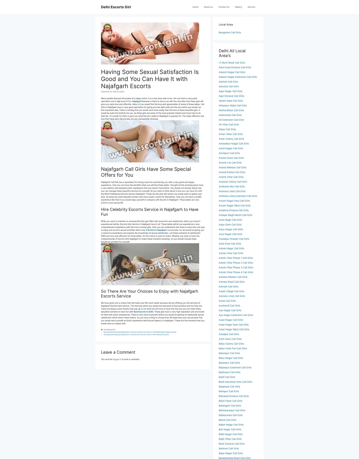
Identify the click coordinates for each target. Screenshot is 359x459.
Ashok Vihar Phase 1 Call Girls (236, 258)
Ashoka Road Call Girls (232, 281)
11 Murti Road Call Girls (232, 62)
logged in (117, 359)
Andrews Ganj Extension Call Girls (238, 196)
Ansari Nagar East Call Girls (234, 200)
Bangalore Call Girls (230, 32)
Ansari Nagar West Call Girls (235, 205)
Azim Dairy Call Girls (230, 339)
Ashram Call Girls (228, 286)
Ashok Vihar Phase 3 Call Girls (236, 267)
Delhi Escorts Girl (116, 7)
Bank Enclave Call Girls (232, 443)
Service (251, 7)
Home (195, 7)
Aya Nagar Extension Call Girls (236, 315)
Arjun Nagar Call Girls (231, 229)
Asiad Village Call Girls (231, 291)
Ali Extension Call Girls (231, 119)
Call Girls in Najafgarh (156, 230)
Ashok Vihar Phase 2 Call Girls (236, 262)
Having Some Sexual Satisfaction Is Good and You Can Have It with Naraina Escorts (136, 334)
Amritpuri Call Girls (229, 153)
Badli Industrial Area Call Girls (235, 381)
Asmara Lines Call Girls (232, 296)
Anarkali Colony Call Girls (233, 181)
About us (208, 7)
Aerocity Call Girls (229, 86)
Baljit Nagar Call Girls (231, 434)
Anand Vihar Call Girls (231, 177)
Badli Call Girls (227, 377)
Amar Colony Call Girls (231, 138)
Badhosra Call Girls (229, 372)
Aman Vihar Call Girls (231, 134)
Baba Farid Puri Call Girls (233, 348)
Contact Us (223, 7)
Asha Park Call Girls (230, 243)
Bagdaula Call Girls (229, 386)
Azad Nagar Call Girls (231, 319)
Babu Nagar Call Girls (231, 358)
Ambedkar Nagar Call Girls (234, 143)
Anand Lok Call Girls (230, 162)
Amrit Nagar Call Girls (231, 148)
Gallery (238, 7)
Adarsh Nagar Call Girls (232, 72)
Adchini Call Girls (228, 81)
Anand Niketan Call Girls (232, 167)
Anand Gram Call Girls (231, 158)
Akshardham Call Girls (231, 110)
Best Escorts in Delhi (143, 311)
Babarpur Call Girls (229, 353)
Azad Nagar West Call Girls (234, 329)
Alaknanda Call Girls (230, 115)
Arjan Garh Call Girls (230, 224)
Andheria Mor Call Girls (232, 186)
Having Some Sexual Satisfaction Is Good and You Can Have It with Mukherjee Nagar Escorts (140, 332)
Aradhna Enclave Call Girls (234, 210)
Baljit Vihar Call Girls (230, 439)
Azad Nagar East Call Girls (234, 324)
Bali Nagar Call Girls (230, 429)
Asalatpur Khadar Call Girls (234, 238)
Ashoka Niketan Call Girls (233, 277)
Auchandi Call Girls (229, 305)
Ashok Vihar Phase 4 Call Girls (236, 272)
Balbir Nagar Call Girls (231, 424)
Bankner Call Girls (229, 448)
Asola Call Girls (227, 300)
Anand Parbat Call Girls (232, 172)
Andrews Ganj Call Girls (232, 191)
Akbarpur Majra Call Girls (233, 105)
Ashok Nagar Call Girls (231, 248)
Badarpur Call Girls (229, 362)
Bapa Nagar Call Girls (231, 453)
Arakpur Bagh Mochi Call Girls (235, 215)
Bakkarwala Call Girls (231, 415)
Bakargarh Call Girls (230, 405)
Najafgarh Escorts (141, 101)
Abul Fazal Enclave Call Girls (235, 67)
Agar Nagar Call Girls (230, 91)
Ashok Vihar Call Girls (231, 253)
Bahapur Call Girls (229, 391)
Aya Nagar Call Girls (230, 310)
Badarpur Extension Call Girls (235, 367)
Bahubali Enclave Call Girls (234, 396)
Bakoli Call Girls (227, 420)
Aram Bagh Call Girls (230, 219)
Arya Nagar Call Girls (230, 234)
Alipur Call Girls (227, 129)
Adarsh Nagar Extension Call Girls (238, 77)
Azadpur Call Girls (229, 334)
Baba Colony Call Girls (231, 343)
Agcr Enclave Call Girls (231, 96)
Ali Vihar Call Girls (229, 124)
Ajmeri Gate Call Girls (231, 100)
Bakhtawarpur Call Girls (232, 410)
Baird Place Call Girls (230, 400)
